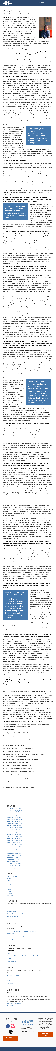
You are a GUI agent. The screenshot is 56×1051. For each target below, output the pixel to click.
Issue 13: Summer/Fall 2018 (14, 842)
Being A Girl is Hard (11, 911)
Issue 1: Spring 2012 (12, 868)
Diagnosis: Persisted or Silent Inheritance (17, 913)
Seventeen (9, 980)
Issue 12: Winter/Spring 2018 (14, 844)
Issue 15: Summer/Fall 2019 (14, 838)
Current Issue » (10, 1005)
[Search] (38, 3)
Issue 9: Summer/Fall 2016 (14, 851)
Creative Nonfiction (12, 876)
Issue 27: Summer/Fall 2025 (14, 813)
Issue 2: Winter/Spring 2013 (14, 866)
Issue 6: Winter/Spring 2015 (14, 857)
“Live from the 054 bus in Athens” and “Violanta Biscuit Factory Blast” (23, 955)
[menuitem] (38, 3)
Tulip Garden (10, 953)
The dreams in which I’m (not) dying (15, 936)
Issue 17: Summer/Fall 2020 (14, 834)
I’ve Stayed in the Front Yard (13, 975)
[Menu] (42, 3)
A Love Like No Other (12, 909)
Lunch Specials (11, 885)
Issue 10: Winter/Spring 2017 (14, 849)
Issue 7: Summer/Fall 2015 (14, 855)
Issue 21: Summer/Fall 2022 (14, 825)
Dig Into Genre (10, 933)
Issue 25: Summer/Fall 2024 (14, 817)
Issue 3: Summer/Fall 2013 (14, 863)
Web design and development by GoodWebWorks (35, 1048)
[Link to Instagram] (49, 3)
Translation (9, 891)
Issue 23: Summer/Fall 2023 (14, 821)
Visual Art (9, 893)
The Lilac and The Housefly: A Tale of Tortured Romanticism (21, 931)
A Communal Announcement (14, 978)
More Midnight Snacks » (13, 939)
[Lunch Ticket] (7, 3)
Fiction (8, 880)
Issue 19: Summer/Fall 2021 (14, 830)
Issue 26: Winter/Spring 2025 (14, 815)
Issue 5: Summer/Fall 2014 (14, 859)
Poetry (8, 887)
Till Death (9, 958)
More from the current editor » (14, 1003)
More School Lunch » (12, 983)
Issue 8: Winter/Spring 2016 (14, 853)
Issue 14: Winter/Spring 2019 (14, 840)
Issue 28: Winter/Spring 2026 (14, 811)
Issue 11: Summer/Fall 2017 (14, 847)
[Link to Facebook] (47, 3)
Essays (9, 878)
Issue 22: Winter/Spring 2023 (14, 823)
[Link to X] (52, 3)
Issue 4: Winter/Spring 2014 (14, 861)
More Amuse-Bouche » (12, 961)
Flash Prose (10, 882)
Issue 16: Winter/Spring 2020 (14, 836)
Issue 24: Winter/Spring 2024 (14, 819)
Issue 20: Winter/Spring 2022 (14, 827)
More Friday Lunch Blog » (13, 916)
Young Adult (10, 895)
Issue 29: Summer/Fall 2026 (14, 808)
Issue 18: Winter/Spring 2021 (14, 832)
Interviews (9, 889)
